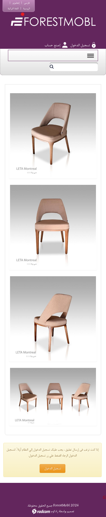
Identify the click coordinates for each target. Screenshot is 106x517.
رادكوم (54, 511)
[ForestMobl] (53, 14)
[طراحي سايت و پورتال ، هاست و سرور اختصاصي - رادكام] (41, 511)
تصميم (70, 511)
